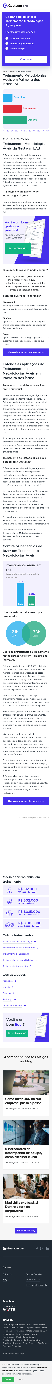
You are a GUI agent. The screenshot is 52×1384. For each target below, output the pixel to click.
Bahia (41, 1324)
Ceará (5, 1327)
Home (5, 71)
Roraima (17, 1343)
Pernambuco (9, 1337)
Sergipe (6, 1346)
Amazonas (32, 1324)
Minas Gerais (8, 1334)
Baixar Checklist (18, 248)
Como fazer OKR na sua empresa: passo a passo (23, 1101)
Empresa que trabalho (22, 43)
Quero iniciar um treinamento (26, 352)
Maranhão (7, 1331)
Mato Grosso (20, 1331)
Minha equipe (17, 48)
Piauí (18, 1337)
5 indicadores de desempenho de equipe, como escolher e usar (23, 1153)
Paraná (34, 1334)
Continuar (26, 59)
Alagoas (12, 71)
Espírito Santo (32, 1327)
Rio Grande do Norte (12, 1340)
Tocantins (16, 1346)
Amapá (21, 1324)
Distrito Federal (17, 1327)
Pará (18, 1334)
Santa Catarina (29, 1343)
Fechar (20, 1380)
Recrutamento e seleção (14, 1353)
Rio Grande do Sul (32, 1340)
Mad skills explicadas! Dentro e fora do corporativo (21, 1207)
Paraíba (25, 1334)
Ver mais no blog (26, 1230)
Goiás (43, 1327)
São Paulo (42, 1343)
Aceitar (8, 1379)
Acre (5, 1324)
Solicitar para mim (20, 38)
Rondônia (7, 1343)
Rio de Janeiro (29, 1337)
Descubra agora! (17, 1033)
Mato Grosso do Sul (36, 1331)
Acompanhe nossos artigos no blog (26, 1059)
